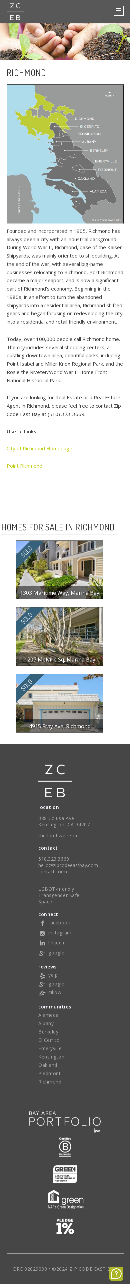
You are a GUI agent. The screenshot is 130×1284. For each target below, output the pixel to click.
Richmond (49, 1082)
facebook (59, 922)
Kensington (51, 1056)
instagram (60, 932)
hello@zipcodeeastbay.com (68, 865)
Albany (46, 1023)
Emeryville (50, 1048)
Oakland (47, 1065)
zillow (54, 992)
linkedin (57, 942)
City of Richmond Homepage (39, 448)
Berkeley (48, 1031)
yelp (53, 975)
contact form (52, 871)
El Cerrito (49, 1040)
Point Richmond (25, 465)
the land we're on (58, 835)
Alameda (48, 1015)
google (56, 952)
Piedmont (49, 1073)
